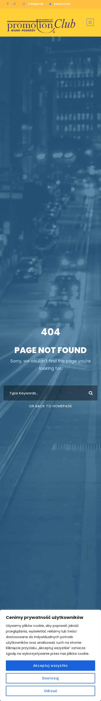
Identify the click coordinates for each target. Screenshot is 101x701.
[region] (50, 655)
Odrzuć (50, 691)
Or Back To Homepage (50, 406)
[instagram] (14, 4)
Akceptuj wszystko (50, 665)
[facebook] (7, 4)
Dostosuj (50, 678)
